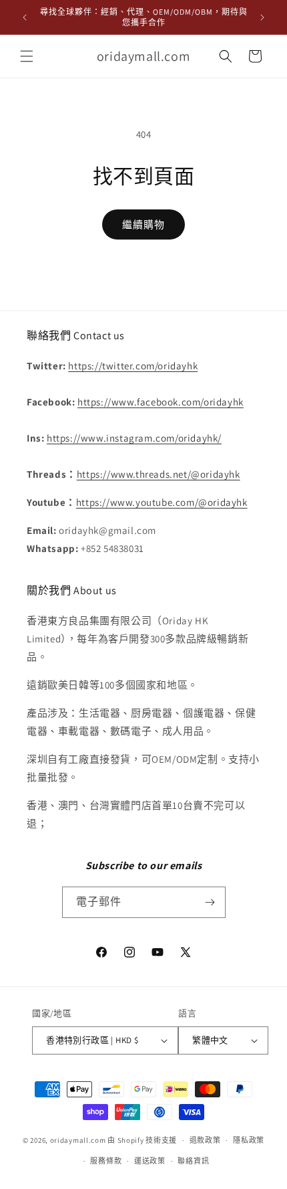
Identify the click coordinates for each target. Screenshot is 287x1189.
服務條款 (105, 1161)
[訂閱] (210, 902)
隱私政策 (248, 1140)
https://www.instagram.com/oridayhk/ (134, 438)
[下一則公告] (262, 17)
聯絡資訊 (193, 1161)
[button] (26, 56)
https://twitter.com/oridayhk (133, 365)
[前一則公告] (24, 17)
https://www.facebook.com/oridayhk (160, 401)
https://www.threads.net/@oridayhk (158, 474)
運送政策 (150, 1161)
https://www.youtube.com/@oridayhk (162, 502)
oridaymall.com (78, 1140)
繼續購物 (143, 224)
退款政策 (205, 1140)
